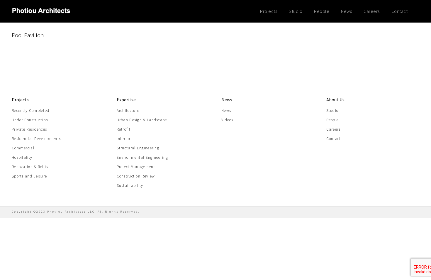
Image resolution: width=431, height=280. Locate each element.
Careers (372, 11)
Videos (227, 119)
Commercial (23, 148)
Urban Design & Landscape (142, 119)
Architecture (128, 110)
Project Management (136, 166)
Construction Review (136, 176)
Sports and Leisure (29, 176)
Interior (123, 138)
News (346, 11)
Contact (399, 11)
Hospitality (22, 157)
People (321, 11)
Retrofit (123, 129)
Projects (268, 11)
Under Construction (30, 119)
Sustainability (130, 185)
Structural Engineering (138, 148)
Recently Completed (30, 110)
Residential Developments (36, 138)
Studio (295, 11)
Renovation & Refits (30, 166)
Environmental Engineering (142, 157)
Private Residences (29, 129)
